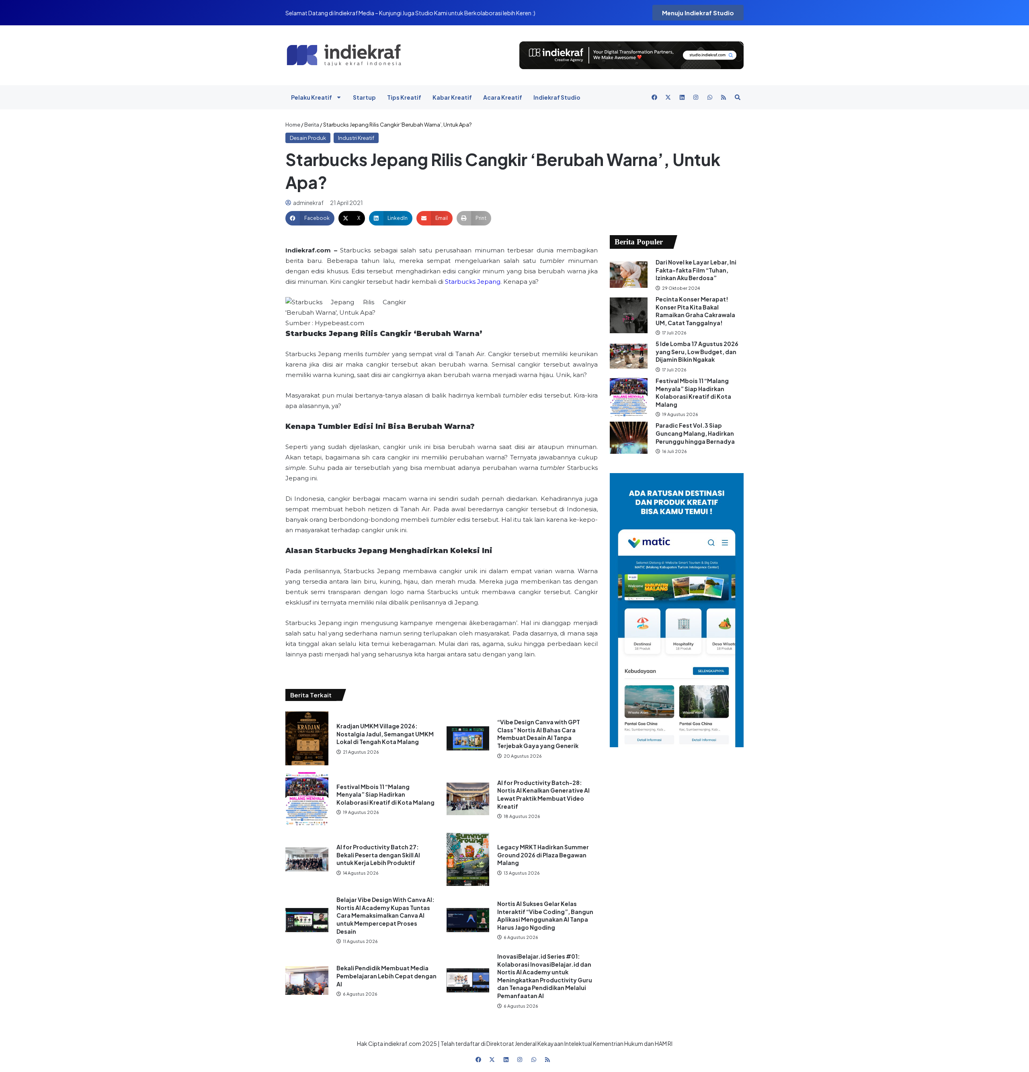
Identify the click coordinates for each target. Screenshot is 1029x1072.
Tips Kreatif (404, 97)
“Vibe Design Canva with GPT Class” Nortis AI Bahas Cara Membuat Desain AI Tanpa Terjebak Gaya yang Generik (538, 733)
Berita (311, 124)
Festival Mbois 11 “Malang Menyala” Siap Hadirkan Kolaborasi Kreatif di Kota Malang (385, 794)
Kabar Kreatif (452, 97)
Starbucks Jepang (472, 281)
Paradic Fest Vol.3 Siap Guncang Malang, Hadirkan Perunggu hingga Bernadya (696, 433)
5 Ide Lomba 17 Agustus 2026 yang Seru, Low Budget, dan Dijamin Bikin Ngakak (697, 351)
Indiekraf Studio (556, 97)
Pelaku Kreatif (311, 97)
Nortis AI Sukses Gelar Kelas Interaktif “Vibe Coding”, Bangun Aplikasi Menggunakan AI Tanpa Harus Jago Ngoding (545, 915)
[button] (309, 218)
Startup (364, 97)
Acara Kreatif (502, 97)
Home (292, 124)
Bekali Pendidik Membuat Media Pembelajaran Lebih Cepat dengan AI (386, 975)
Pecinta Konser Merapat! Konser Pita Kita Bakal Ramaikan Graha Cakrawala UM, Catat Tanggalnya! (695, 310)
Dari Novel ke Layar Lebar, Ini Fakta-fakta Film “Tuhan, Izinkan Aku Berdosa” (696, 269)
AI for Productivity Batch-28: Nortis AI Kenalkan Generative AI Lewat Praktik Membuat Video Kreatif (543, 794)
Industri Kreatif (356, 138)
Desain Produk (308, 138)
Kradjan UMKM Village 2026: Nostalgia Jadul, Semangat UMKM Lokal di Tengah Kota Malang (385, 733)
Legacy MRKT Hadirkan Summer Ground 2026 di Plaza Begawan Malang (543, 854)
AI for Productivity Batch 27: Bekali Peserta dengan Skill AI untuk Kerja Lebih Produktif (378, 854)
